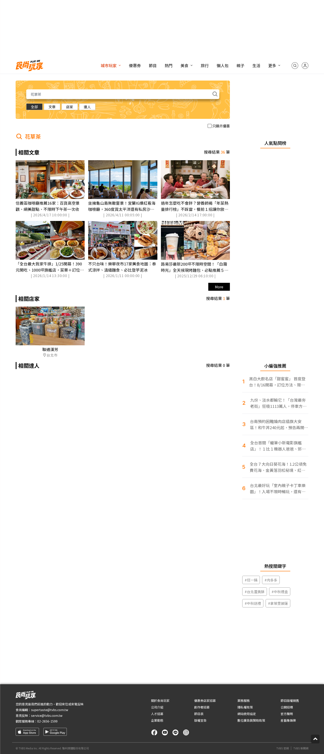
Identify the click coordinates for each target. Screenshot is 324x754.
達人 (87, 106)
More (219, 286)
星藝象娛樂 (288, 720)
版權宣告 (200, 720)
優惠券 (135, 65)
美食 (184, 65)
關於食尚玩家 (160, 700)
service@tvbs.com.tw (46, 715)
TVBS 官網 (282, 748)
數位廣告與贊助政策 (251, 720)
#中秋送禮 (253, 603)
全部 (34, 106)
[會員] (305, 65)
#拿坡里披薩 (278, 603)
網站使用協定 (246, 714)
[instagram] (186, 732)
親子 (240, 65)
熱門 (169, 65)
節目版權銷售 (290, 700)
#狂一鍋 (251, 580)
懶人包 (223, 65)
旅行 (205, 65)
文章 (52, 106)
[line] (175, 732)
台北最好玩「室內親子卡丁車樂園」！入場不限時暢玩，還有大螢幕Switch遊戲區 (277, 488)
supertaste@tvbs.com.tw (49, 710)
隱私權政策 (245, 707)
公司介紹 (157, 707)
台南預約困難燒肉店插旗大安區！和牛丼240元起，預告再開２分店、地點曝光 (279, 424)
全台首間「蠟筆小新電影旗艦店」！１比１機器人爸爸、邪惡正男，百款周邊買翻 (278, 446)
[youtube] (165, 732)
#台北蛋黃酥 (254, 591)
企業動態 (157, 720)
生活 (256, 65)
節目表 (198, 714)
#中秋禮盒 (280, 591)
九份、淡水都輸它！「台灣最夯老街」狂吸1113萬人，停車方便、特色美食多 (278, 403)
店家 (69, 106)
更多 (272, 65)
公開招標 (287, 707)
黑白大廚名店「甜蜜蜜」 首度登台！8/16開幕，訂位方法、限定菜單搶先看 (277, 382)
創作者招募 (202, 707)
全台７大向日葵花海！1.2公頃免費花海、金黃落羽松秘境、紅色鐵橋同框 (278, 467)
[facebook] (154, 732)
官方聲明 (287, 714)
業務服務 (243, 700)
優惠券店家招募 (205, 700)
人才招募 (157, 714)
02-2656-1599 (47, 721)
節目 (153, 65)
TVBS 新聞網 (300, 748)
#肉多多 (270, 580)
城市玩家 (109, 65)
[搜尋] (295, 65)
